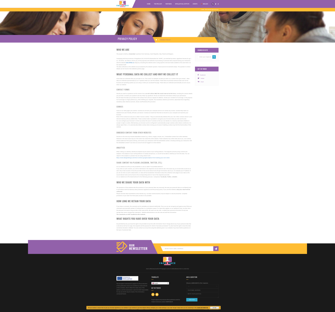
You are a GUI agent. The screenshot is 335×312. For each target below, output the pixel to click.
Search (214, 57)
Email (202, 81)
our (132, 245)
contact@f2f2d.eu (213, 9)
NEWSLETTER (137, 248)
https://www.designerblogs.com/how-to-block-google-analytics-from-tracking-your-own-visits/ (143, 157)
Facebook (203, 75)
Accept (214, 307)
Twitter (202, 78)
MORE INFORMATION (202, 307)
